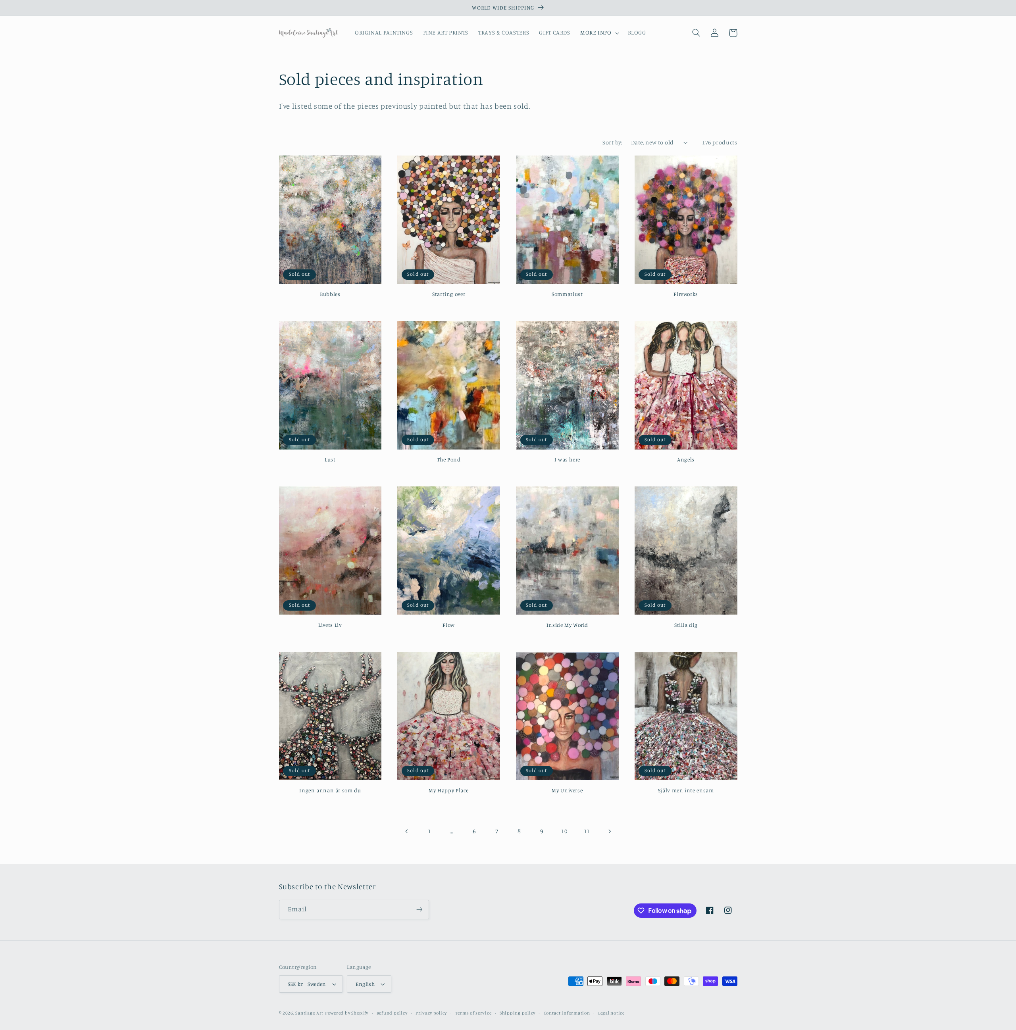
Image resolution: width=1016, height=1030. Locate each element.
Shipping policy (517, 1013)
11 (587, 831)
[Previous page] (407, 831)
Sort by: (612, 142)
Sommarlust (567, 294)
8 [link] (519, 831)
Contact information (567, 1013)
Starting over (448, 294)
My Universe (567, 790)
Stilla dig (685, 625)
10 (564, 831)
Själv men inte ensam (686, 790)
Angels (686, 459)
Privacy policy (431, 1013)
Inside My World (567, 625)
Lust (330, 459)
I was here (567, 459)
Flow (449, 625)
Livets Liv (330, 625)
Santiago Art (309, 1013)
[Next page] (609, 831)
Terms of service (473, 1013)
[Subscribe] (419, 909)
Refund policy (392, 1013)
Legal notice (611, 1013)
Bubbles (330, 294)
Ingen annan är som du (330, 790)
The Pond (449, 459)
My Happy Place (449, 790)
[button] (599, 33)
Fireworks (685, 294)
